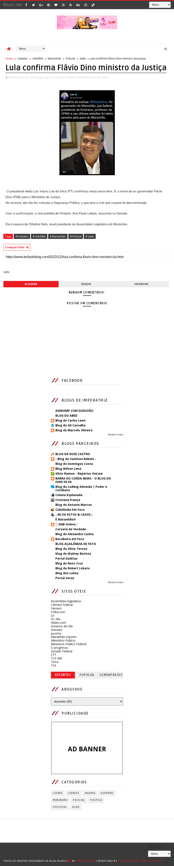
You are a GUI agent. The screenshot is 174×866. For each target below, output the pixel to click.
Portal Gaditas (66, 558)
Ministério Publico (63, 640)
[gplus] (41, 5)
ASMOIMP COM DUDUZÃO (74, 411)
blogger (31, 284)
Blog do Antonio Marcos (73, 505)
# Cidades (21, 236)
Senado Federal (61, 651)
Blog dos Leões (67, 573)
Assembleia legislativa (66, 601)
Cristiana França (67, 500)
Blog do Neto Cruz (69, 563)
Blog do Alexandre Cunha (74, 534)
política (96, 800)
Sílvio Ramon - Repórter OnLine (79, 473)
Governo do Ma (62, 626)
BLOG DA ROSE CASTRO (72, 454)
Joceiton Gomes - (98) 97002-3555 (140, 861)
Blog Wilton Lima (68, 469)
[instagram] (85, 5)
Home (9, 58)
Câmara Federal (62, 605)
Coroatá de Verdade (70, 529)
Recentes (63, 675)
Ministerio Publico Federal (68, 644)
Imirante (56, 630)
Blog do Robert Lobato (72, 568)
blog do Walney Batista (73, 553)
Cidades (22, 58)
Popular (87, 675)
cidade (58, 793)
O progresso (59, 648)
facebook (141, 284)
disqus (86, 284)
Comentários (111, 675)
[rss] (70, 5)
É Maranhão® (65, 519)
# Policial (75, 236)
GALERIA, (70, 77)
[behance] (78, 5)
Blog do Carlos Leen (70, 420)
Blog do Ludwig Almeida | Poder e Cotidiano (81, 488)
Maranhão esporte (64, 637)
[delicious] (93, 5)
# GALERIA (39, 236)
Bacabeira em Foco (69, 539)
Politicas (60, 807)
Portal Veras (64, 578)
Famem (56, 608)
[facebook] (26, 5)
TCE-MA (56, 658)
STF (53, 655)
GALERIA (37, 58)
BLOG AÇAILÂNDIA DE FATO (75, 544)
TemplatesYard (85, 861)
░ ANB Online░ (66, 524)
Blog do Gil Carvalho (70, 425)
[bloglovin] (56, 5)
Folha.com (58, 612)
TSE (53, 665)
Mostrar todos (115, 434)
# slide (90, 236)
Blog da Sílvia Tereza (71, 549)
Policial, (96, 77)
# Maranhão (58, 236)
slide (83, 58)
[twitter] (33, 5)
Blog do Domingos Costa (74, 464)
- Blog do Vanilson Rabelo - (75, 459)
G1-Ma (55, 619)
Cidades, (58, 77)
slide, (105, 77)
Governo (107, 793)
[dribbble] (63, 5)
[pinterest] (48, 5)
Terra (54, 662)
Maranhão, (84, 77)
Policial (70, 58)
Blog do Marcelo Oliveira (74, 430)
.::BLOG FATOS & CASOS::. (74, 514)
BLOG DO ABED (66, 415)
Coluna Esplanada (68, 495)
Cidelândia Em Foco (70, 510)
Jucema (56, 633)
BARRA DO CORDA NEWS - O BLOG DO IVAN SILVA (83, 480)
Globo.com (58, 623)
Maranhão (54, 58)
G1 (53, 616)
